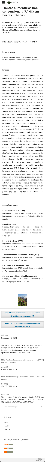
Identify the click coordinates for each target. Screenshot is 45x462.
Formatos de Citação (10, 407)
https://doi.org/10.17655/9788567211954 (23, 42)
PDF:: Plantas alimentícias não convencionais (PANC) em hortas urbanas (22, 314)
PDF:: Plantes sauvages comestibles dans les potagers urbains (22, 325)
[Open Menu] (3, 2)
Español (6, 426)
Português (7, 429)
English (6, 422)
